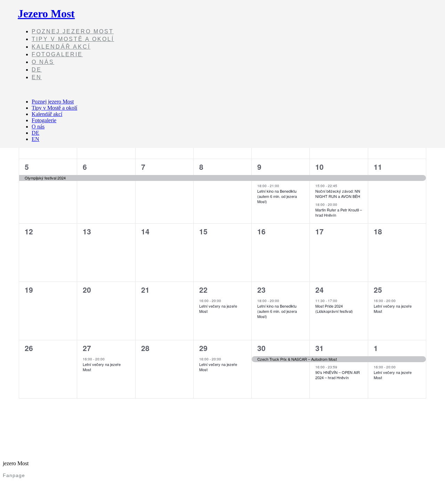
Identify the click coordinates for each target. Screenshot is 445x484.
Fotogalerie (57, 54)
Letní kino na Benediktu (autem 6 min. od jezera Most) (277, 196)
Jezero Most (46, 13)
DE (37, 70)
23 (261, 289)
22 (203, 289)
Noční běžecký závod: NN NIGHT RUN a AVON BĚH (337, 193)
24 (319, 289)
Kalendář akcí (61, 47)
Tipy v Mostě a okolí (73, 39)
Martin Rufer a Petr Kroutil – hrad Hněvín (338, 212)
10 (319, 166)
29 (203, 348)
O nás (43, 62)
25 (378, 289)
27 (87, 348)
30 (261, 348)
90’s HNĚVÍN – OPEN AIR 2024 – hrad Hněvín (337, 374)
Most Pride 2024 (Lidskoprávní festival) (334, 308)
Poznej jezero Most (73, 31)
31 (319, 348)
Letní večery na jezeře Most (218, 308)
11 (378, 166)
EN (37, 77)
